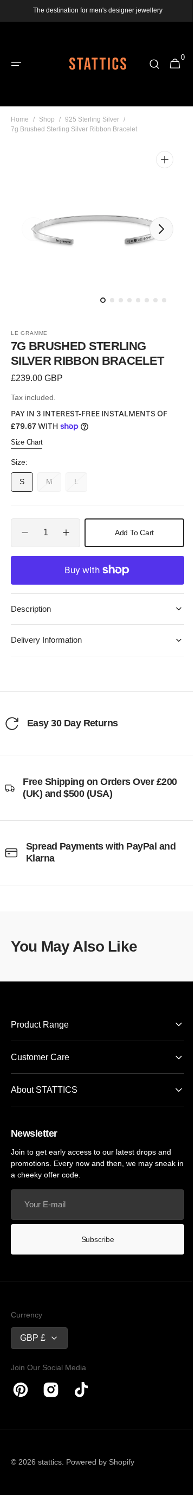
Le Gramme (29, 333)
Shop (47, 119)
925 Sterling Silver (92, 119)
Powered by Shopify (100, 1462)
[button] (16, 64)
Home (20, 119)
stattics (50, 1462)
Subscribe (93, 1239)
